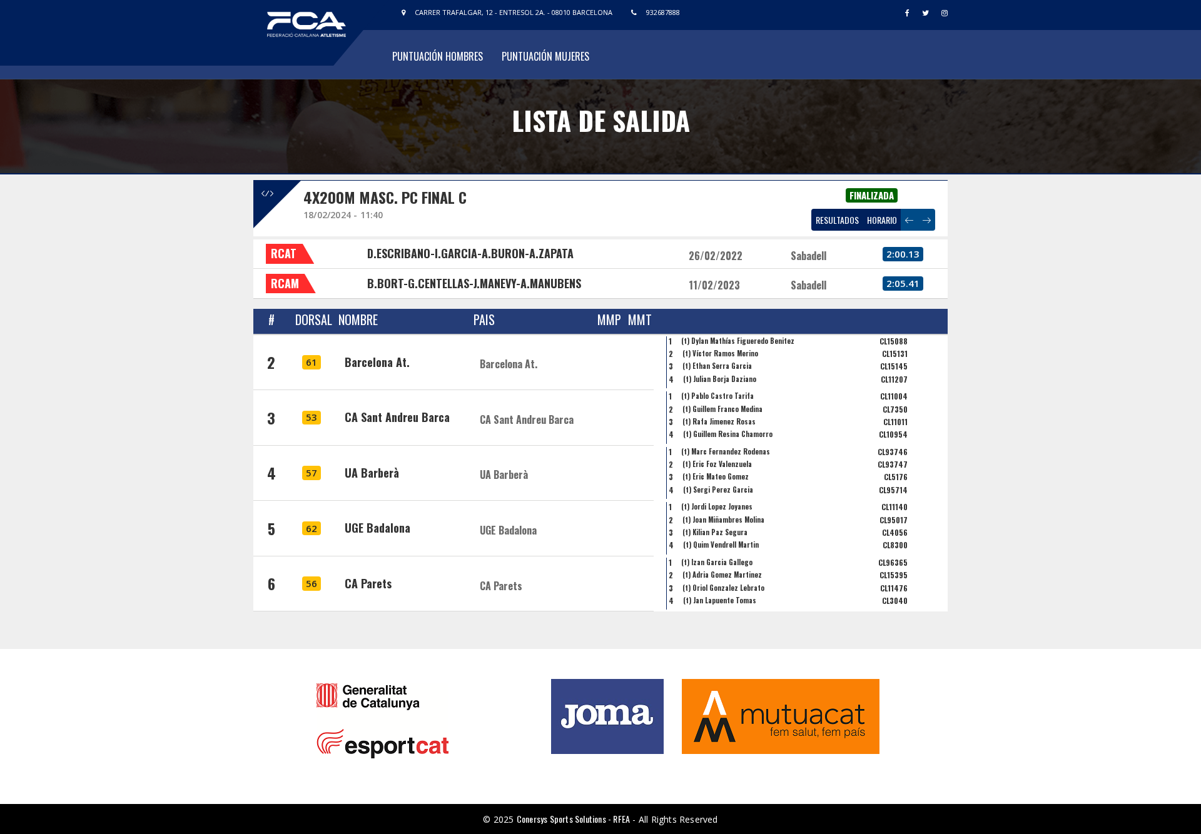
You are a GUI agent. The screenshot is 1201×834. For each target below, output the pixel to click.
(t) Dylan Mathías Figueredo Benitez (737, 341)
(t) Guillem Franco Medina (722, 409)
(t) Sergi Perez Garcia (718, 490)
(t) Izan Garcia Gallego (717, 562)
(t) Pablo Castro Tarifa (717, 396)
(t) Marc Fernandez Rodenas (725, 451)
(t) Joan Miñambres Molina (723, 520)
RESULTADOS (837, 219)
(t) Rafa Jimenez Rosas (719, 421)
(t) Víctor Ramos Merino (720, 353)
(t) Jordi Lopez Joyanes (717, 506)
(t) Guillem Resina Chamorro (728, 434)
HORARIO (882, 219)
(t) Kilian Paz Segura (714, 532)
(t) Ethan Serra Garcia (717, 366)
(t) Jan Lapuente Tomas (719, 600)
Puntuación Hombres (437, 56)
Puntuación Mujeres (545, 56)
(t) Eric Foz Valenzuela (717, 464)
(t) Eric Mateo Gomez (715, 476)
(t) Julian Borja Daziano (719, 379)
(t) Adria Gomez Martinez (722, 575)
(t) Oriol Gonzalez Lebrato (723, 588)
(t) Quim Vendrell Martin (721, 545)
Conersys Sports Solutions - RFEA (573, 818)
